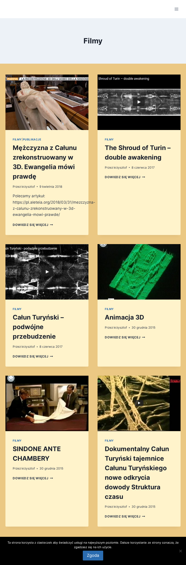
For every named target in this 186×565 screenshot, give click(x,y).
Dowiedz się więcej (33, 225)
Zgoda (93, 555)
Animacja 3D (124, 317)
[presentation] (46, 102)
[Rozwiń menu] (176, 8)
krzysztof (28, 186)
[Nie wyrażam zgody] (180, 551)
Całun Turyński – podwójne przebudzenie (38, 326)
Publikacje (32, 139)
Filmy (17, 139)
